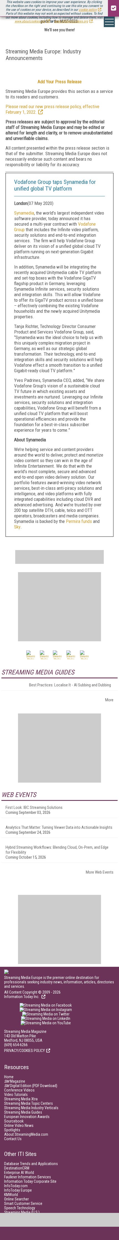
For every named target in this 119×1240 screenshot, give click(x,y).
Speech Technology (19, 1208)
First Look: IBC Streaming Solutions (34, 807)
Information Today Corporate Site (30, 1181)
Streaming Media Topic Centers (28, 1103)
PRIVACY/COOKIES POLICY (24, 1050)
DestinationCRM (16, 1168)
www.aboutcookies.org (30, 21)
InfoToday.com (16, 1186)
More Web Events (99, 872)
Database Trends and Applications (31, 1163)
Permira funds (79, 521)
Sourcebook (14, 1121)
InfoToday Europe (18, 1190)
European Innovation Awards (27, 1116)
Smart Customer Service (23, 1203)
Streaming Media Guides (23, 1112)
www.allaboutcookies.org (71, 21)
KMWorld (11, 1194)
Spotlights (12, 1130)
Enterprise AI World (19, 1172)
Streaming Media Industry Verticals (31, 1108)
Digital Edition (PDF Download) (30, 1085)
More (109, 699)
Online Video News (18, 1125)
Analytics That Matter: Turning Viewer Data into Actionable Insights (59, 827)
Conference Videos (19, 1090)
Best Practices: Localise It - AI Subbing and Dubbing (70, 684)
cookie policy (88, 10)
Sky (17, 527)
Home (9, 1077)
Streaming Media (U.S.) (22, 1212)
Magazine (14, 1081)
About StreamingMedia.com (26, 1134)
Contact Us (13, 1139)
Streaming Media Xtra (21, 1099)
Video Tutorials (16, 1094)
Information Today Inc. (22, 996)
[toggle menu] (109, 22)
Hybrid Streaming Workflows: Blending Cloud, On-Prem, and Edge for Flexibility (57, 850)
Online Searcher (16, 1199)
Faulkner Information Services (27, 1177)
